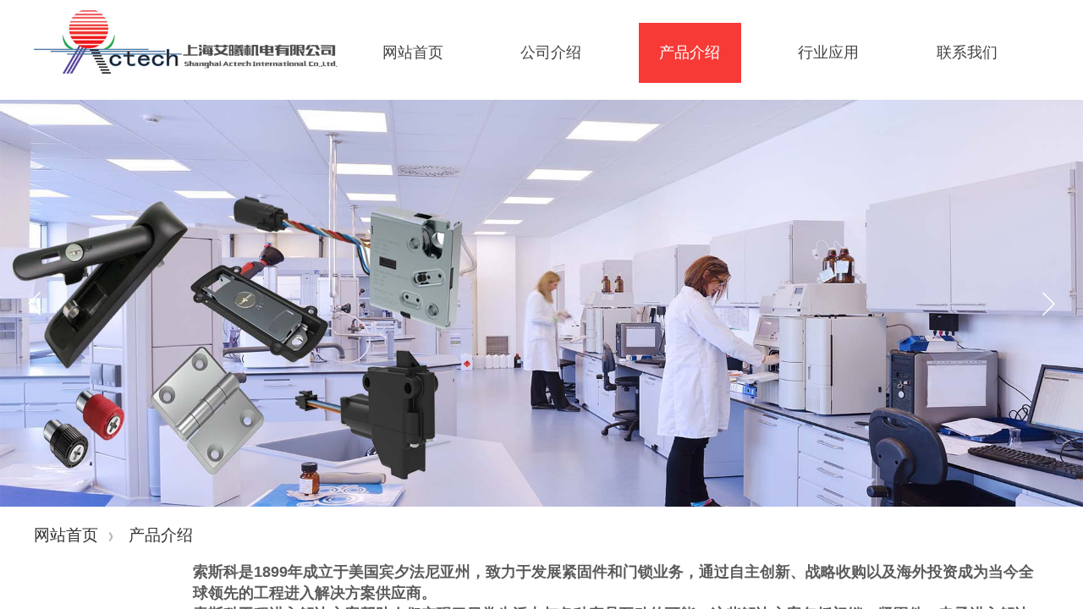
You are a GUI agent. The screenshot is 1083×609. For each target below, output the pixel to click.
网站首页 (66, 535)
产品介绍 (161, 535)
